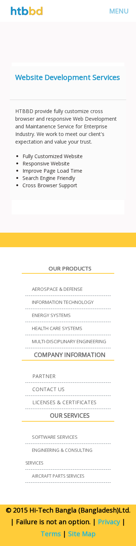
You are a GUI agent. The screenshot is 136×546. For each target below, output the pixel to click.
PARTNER (43, 376)
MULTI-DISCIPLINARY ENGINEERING (69, 341)
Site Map (82, 533)
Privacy (109, 521)
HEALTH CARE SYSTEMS (57, 328)
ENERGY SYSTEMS (51, 315)
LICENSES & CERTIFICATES (64, 402)
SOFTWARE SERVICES (55, 437)
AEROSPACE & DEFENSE (57, 289)
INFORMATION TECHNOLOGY (63, 302)
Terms (51, 533)
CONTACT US (48, 389)
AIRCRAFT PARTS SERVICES (58, 476)
